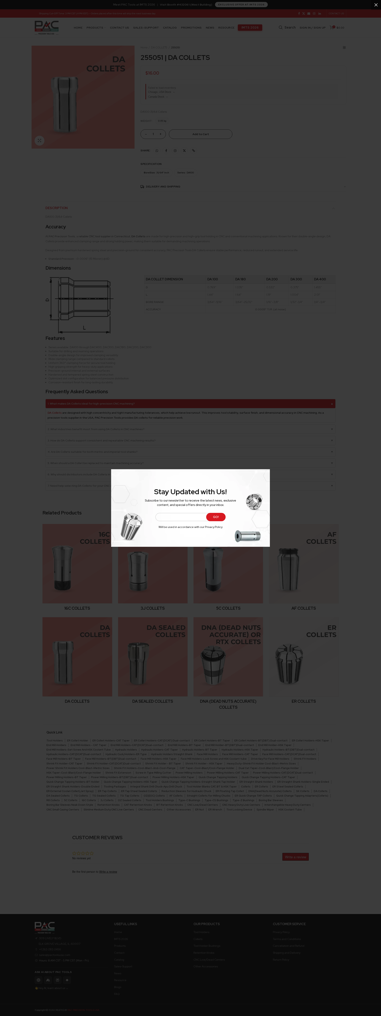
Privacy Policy (213, 527)
